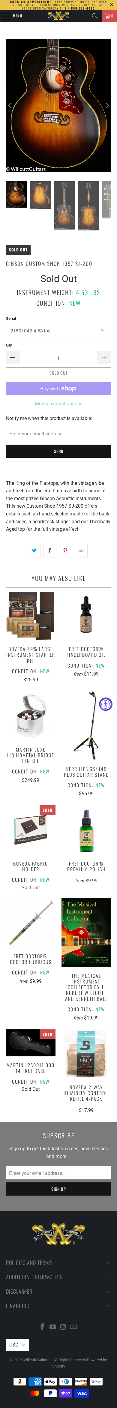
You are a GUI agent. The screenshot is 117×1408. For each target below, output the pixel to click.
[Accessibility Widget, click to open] (105, 704)
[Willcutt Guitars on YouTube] (53, 1327)
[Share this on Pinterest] (65, 551)
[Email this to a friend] (81, 551)
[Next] (106, 105)
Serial (11, 318)
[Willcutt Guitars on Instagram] (63, 1327)
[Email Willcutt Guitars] (73, 1327)
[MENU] (3, 16)
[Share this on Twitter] (34, 551)
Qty (9, 345)
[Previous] (10, 105)
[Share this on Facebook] (49, 551)
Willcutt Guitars (36, 1360)
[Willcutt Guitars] (58, 16)
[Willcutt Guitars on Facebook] (42, 1327)
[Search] (94, 16)
